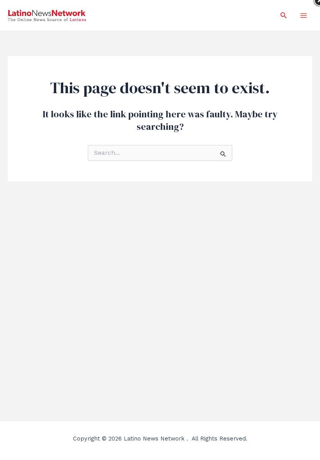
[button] (283, 15)
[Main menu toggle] (303, 15)
